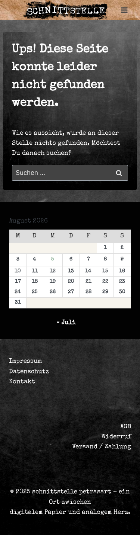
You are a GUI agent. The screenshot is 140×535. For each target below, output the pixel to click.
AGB (125, 427)
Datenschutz (29, 372)
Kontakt (22, 382)
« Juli (66, 323)
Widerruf (116, 437)
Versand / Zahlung (101, 447)
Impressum (25, 361)
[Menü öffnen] (124, 10)
